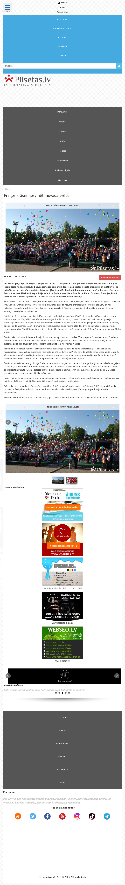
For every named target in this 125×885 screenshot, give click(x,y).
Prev (8, 422)
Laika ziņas (62, 19)
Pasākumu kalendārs (62, 28)
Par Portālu (62, 769)
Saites (62, 782)
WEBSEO (57, 877)
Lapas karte (62, 717)
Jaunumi (62, 55)
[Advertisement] (53, 98)
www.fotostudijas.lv (13, 685)
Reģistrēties (62, 12)
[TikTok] (92, 816)
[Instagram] (77, 816)
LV (59, 2)
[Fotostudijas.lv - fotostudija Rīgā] (62, 608)
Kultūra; (21, 486)
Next (116, 422)
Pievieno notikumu (110, 277)
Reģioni (62, 121)
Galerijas (62, 180)
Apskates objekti (62, 170)
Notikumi (62, 46)
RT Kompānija (45, 877)
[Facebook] (47, 816)
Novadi (62, 131)
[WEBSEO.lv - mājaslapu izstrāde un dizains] (62, 642)
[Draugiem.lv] (18, 816)
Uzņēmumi (62, 160)
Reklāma (62, 756)
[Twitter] (33, 816)
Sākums (7, 189)
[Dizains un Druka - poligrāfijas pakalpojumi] (62, 505)
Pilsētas (62, 141)
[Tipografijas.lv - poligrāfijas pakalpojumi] (62, 574)
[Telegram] (107, 816)
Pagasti (62, 150)
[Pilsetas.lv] (62, 80)
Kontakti (62, 730)
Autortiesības (62, 743)
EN (65, 2)
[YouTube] (62, 816)
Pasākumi (62, 37)
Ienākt (62, 7)
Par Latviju (62, 111)
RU (62, 2)
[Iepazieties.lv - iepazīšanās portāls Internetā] (62, 539)
